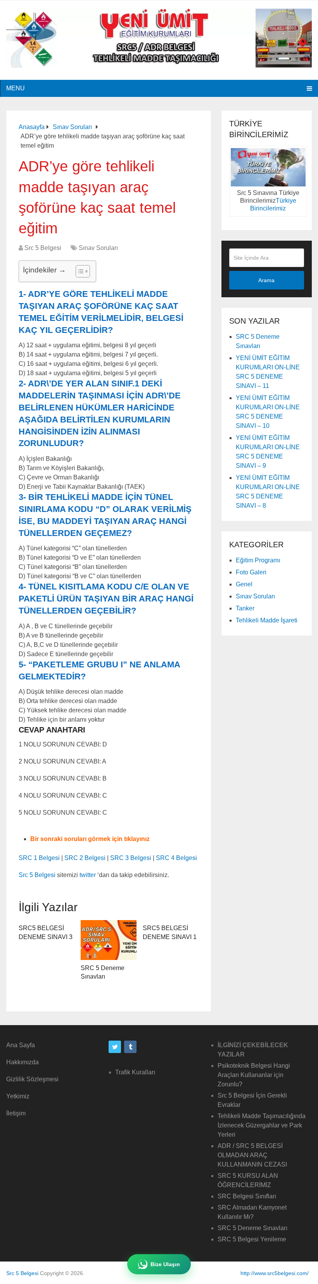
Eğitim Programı (258, 560)
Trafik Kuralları (135, 1072)
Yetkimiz (17, 1096)
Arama (266, 280)
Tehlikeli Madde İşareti (266, 620)
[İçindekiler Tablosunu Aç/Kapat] (79, 271)
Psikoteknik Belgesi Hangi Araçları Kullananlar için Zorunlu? (254, 1075)
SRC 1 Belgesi (39, 858)
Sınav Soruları (98, 248)
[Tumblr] (130, 1047)
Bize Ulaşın (165, 1264)
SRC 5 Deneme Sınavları (252, 1228)
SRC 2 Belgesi (84, 858)
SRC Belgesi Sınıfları (247, 1196)
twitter (88, 875)
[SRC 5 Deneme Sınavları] (109, 940)
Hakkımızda (22, 1062)
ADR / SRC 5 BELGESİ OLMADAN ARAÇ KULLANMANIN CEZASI (252, 1155)
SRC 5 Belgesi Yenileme (252, 1239)
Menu (15, 88)
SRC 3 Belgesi (130, 858)
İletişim (16, 1113)
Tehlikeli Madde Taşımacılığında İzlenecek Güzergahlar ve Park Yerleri (262, 1125)
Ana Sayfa (20, 1045)
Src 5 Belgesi (42, 248)
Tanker (245, 608)
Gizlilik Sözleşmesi (32, 1079)
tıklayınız (137, 839)
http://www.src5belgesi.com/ (274, 1273)
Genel (244, 584)
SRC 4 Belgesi (176, 858)
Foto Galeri (251, 572)
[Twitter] (115, 1047)
